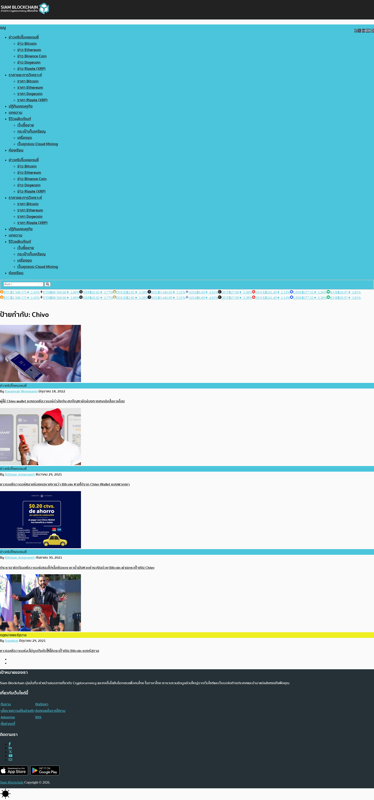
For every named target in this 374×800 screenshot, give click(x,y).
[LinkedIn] (10, 748)
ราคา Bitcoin (28, 81)
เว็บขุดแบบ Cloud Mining (37, 144)
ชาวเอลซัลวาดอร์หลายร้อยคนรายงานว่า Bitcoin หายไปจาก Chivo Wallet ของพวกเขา (65, 484)
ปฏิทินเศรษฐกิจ (21, 106)
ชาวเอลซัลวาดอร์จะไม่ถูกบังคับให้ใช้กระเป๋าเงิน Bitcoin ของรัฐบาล (49, 651)
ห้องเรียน (16, 150)
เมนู (3, 27)
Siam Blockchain (11, 782)
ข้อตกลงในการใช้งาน (50, 711)
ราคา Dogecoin (29, 94)
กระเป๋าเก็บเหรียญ (31, 131)
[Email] (10, 759)
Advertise (8, 717)
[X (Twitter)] (10, 752)
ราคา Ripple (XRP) (32, 100)
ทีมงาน (6, 704)
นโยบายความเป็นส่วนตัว (17, 711)
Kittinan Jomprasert (20, 474)
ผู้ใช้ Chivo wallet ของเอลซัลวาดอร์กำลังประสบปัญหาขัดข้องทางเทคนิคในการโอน (62, 401)
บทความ (15, 113)
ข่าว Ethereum (29, 50)
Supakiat (11, 641)
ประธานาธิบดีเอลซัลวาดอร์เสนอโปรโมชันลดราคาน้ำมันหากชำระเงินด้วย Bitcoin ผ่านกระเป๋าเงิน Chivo (77, 568)
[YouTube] (11, 756)
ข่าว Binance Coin (32, 56)
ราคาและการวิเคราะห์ (25, 75)
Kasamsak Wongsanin (21, 391)
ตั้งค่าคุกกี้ (8, 724)
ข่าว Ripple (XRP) (31, 69)
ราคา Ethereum (30, 87)
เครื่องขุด (24, 138)
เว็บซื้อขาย (25, 125)
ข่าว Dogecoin (28, 62)
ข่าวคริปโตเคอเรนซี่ (24, 37)
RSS (38, 717)
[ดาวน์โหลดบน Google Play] (45, 770)
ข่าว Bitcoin (27, 43)
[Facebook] (10, 744)
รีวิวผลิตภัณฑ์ (20, 119)
